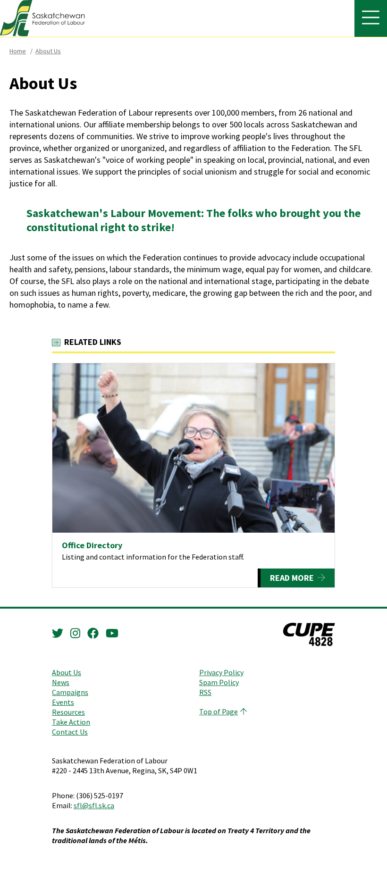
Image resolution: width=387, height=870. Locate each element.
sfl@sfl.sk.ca (94, 805)
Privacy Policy (221, 672)
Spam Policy (219, 682)
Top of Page (218, 711)
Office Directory (92, 545)
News (60, 682)
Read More (292, 577)
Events (63, 702)
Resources (68, 712)
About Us (48, 51)
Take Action (71, 722)
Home (17, 51)
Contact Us (70, 731)
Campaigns (70, 692)
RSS (205, 692)
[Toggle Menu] (370, 18)
